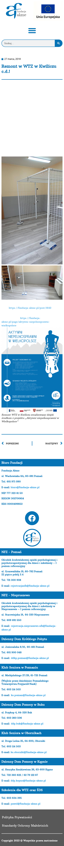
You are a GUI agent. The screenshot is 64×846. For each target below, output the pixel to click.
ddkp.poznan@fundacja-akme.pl (30, 657)
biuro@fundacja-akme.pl (25, 487)
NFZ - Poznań (11, 552)
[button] (32, 30)
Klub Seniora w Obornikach (21, 733)
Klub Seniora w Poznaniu (19, 667)
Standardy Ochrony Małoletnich (25, 825)
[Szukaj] (58, 43)
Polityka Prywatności (17, 817)
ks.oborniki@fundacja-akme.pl (29, 752)
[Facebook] (32, 518)
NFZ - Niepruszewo (15, 595)
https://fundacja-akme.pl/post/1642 (30, 307)
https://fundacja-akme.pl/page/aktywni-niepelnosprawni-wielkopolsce (25, 322)
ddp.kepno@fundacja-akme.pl (28, 780)
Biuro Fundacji (12, 462)
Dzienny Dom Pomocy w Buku (23, 704)
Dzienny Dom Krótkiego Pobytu (24, 639)
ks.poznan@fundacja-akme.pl (28, 695)
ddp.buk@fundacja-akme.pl (27, 723)
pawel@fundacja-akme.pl (25, 803)
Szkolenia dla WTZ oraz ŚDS (22, 790)
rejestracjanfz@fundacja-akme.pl (30, 585)
